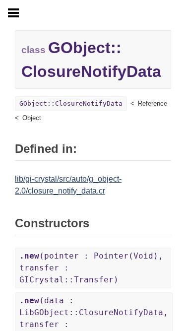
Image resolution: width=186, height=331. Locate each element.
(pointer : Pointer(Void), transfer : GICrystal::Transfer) (91, 267)
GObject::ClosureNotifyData (71, 103)
